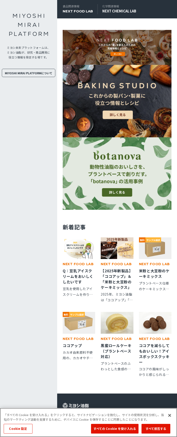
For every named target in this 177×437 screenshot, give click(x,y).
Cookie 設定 (18, 428)
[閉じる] (170, 415)
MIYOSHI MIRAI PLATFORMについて (28, 73)
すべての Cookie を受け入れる (115, 428)
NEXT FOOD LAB (78, 11)
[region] (88, 422)
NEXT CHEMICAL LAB (119, 11)
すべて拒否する (156, 428)
